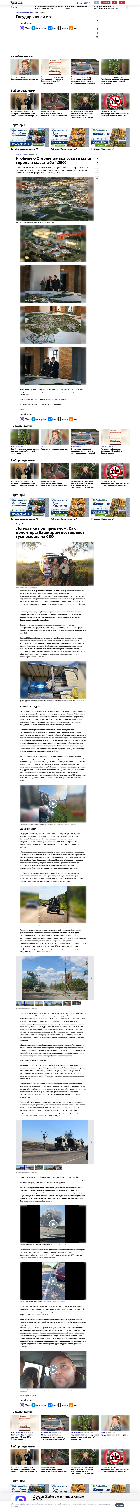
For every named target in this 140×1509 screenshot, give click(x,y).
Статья (13, 7)
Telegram (105, 3)
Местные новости (22, 154)
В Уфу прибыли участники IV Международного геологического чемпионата (106, 7)
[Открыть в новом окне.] (25, 28)
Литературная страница (24, 12)
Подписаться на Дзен (87, 3)
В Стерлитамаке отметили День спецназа (76, 7)
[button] (91, 978)
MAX (121, 3)
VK (97, 3)
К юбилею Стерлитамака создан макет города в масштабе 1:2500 (49, 7)
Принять (120, 1505)
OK (115, 3)
